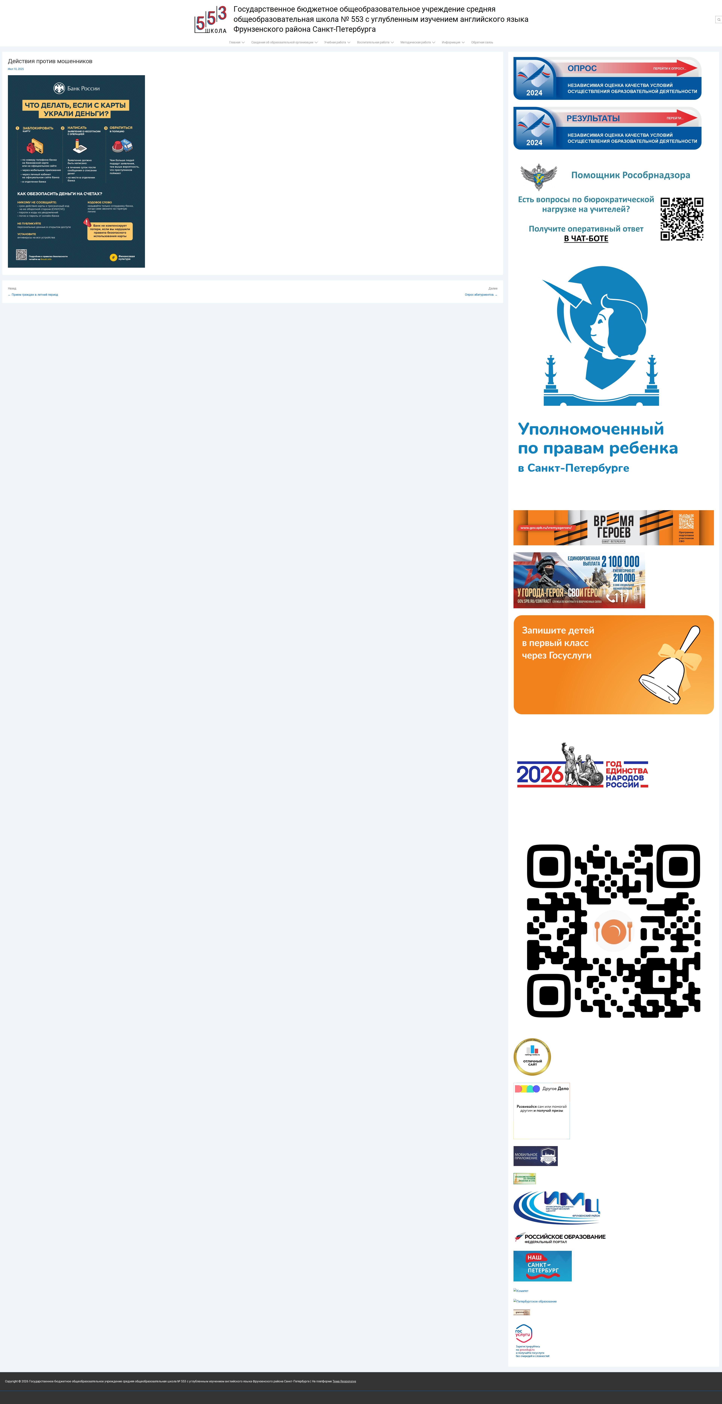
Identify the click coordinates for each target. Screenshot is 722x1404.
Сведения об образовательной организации (282, 42)
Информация (451, 42)
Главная (234, 42)
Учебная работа (335, 42)
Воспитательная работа (373, 42)
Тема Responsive (344, 1381)
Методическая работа (415, 42)
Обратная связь (482, 42)
